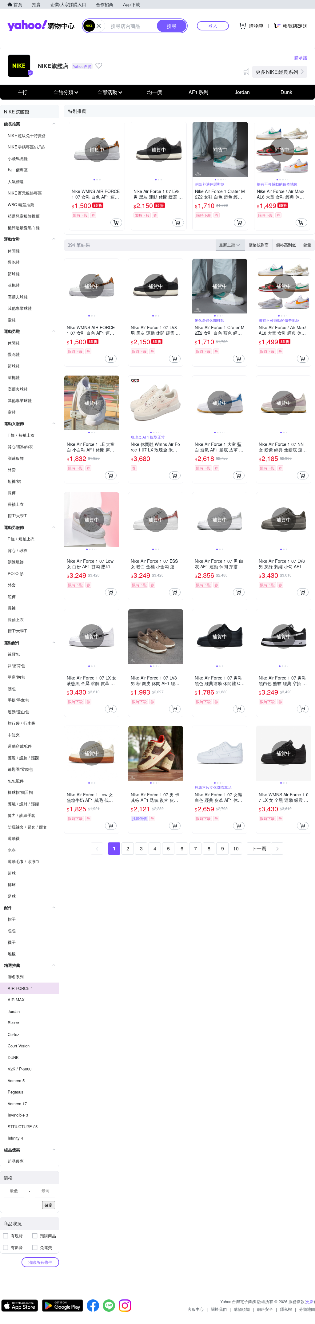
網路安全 (265, 1309)
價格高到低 (286, 245)
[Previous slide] (73, 149)
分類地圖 (307, 1309)
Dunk (286, 92)
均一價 (154, 92)
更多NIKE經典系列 (277, 71)
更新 (310, 1301)
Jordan (242, 92)
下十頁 (259, 848)
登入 (212, 25)
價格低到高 (259, 245)
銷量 (307, 245)
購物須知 (242, 1309)
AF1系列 (198, 92)
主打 (22, 92)
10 (236, 848)
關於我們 (219, 1309)
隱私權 (286, 1309)
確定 (49, 1205)
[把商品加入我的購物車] (116, 223)
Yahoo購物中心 (40, 25)
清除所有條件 (40, 1262)
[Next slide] (121, 149)
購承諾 (300, 57)
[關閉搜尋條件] (98, 26)
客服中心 (196, 1309)
